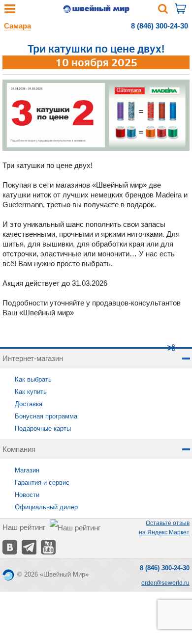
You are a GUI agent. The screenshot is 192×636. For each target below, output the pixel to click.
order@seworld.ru (165, 583)
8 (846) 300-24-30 (159, 26)
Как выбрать (33, 379)
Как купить (31, 391)
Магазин (27, 470)
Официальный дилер (46, 507)
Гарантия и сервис (42, 482)
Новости (27, 494)
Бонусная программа (46, 416)
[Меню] (9, 11)
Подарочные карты (43, 428)
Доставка (28, 404)
